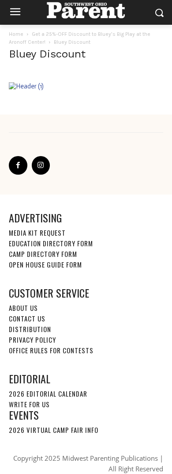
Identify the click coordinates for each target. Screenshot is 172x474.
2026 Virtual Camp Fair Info (53, 430)
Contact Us (27, 318)
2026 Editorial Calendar (48, 393)
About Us (23, 308)
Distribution (30, 329)
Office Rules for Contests (51, 350)
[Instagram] (41, 165)
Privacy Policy (32, 339)
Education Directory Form (51, 243)
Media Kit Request (37, 232)
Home (16, 34)
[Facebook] (18, 165)
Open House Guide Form (45, 264)
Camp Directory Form (43, 254)
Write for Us (29, 404)
